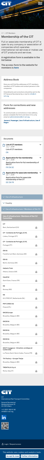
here (16, 68)
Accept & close (12, 456)
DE (13, 167)
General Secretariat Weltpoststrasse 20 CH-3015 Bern (8, 404)
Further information (29, 456)
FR (7, 167)
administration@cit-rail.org (20, 117)
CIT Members (10, 33)
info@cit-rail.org (7, 411)
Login (6, 444)
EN (7, 152)
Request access (15, 444)
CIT (2, 33)
